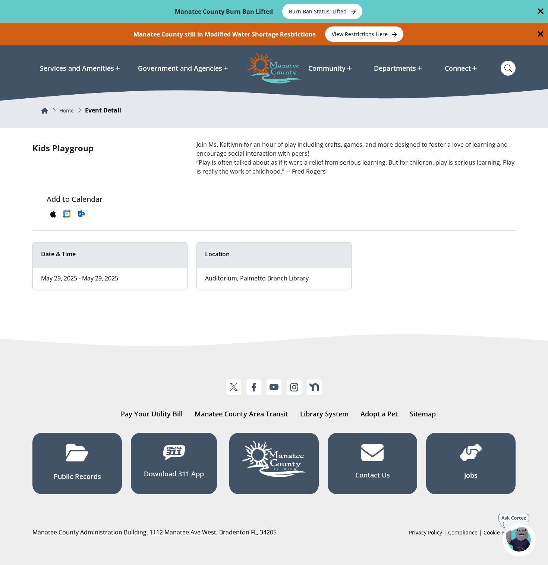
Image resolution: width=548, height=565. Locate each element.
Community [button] (327, 68)
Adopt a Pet (379, 413)
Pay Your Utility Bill (152, 413)
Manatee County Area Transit (241, 413)
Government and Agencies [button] (180, 68)
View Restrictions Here (360, 34)
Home (66, 110)
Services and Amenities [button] (77, 68)
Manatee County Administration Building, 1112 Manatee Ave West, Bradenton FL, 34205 (154, 532)
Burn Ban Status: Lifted (318, 11)
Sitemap (423, 413)
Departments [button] (395, 68)
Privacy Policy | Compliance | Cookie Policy (462, 532)
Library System (324, 413)
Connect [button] (458, 68)
